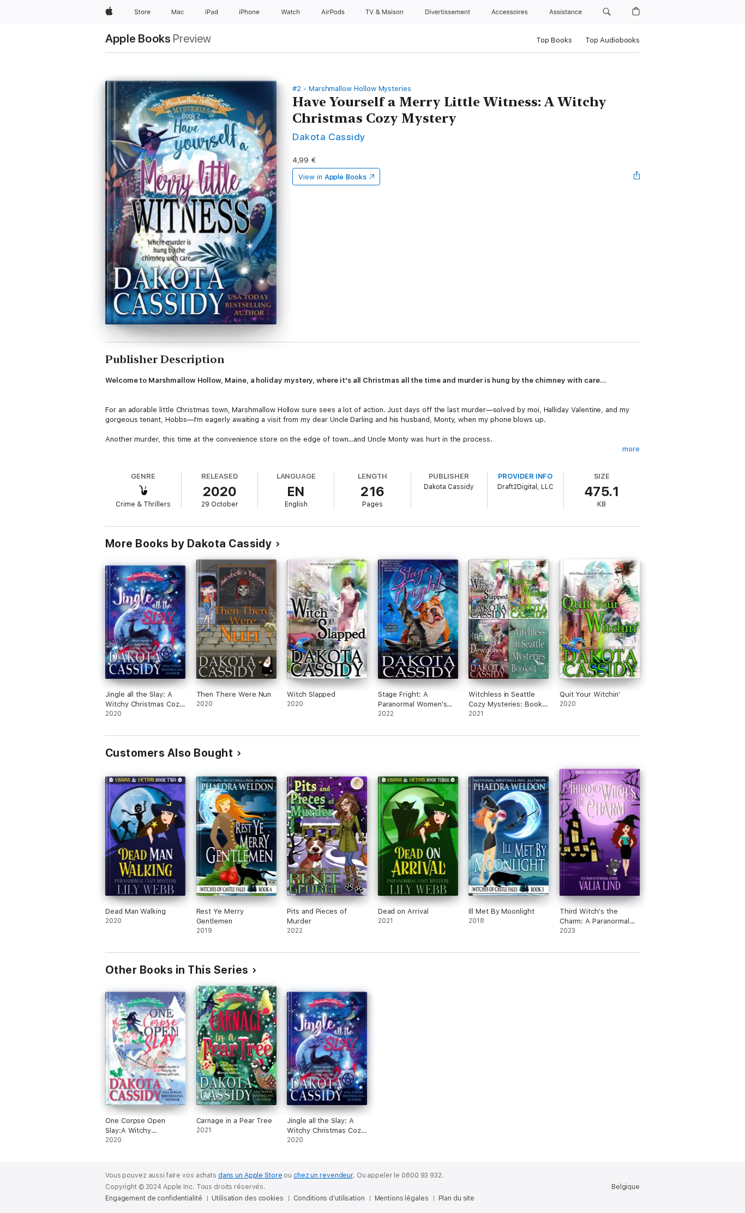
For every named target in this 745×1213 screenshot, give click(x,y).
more (631, 449)
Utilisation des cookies (247, 1198)
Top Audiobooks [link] (612, 40)
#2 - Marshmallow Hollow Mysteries (351, 89)
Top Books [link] (554, 40)
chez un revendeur (323, 1175)
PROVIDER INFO (525, 476)
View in (332, 177)
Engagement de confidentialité (153, 1198)
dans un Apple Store (250, 1175)
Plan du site (456, 1198)
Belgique (625, 1187)
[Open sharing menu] (637, 176)
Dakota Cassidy (328, 136)
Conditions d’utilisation (329, 1198)
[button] (606, 12)
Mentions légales (402, 1198)
